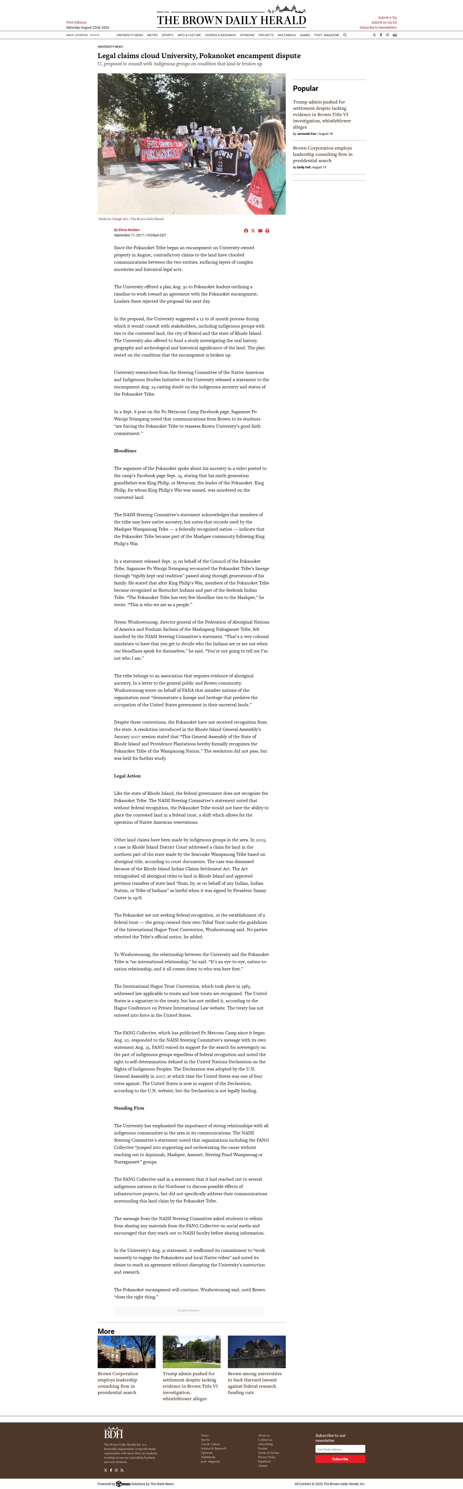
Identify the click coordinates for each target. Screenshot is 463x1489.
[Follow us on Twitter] (105, 1470)
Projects (266, 35)
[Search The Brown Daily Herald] (345, 35)
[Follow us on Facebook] (111, 1470)
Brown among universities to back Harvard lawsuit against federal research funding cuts (255, 1382)
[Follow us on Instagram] (116, 1470)
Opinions (207, 1452)
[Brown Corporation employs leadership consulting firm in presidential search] (127, 1352)
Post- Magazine (326, 35)
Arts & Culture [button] (189, 35)
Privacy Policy (267, 1457)
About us (264, 1435)
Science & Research (220, 35)
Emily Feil (303, 167)
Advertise (81, 35)
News (204, 1435)
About (70, 35)
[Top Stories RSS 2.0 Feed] (122, 1470)
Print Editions (76, 22)
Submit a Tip (387, 17)
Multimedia (287, 35)
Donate (262, 1448)
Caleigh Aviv (120, 219)
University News (129, 35)
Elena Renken (129, 229)
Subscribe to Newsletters (378, 27)
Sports (167, 35)
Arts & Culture (210, 1444)
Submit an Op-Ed (384, 22)
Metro (152, 35)
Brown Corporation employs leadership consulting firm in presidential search (118, 1382)
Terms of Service (268, 1452)
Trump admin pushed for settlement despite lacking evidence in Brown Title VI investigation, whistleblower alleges (190, 1386)
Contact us (265, 1439)
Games (305, 35)
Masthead (264, 1461)
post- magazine (210, 1461)
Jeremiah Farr (307, 133)
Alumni (262, 1465)
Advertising (265, 1444)
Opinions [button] (247, 35)
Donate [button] (94, 35)
